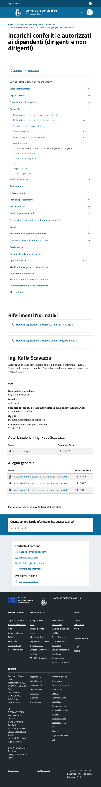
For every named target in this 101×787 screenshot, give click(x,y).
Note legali (57, 689)
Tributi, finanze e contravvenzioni (59, 639)
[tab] (50, 385)
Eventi (77, 650)
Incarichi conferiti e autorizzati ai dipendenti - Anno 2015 (40, 490)
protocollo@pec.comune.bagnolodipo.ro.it (17, 730)
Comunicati (79, 624)
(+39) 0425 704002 (17, 712)
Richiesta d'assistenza (35, 699)
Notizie (77, 620)
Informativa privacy (60, 685)
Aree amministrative (17, 624)
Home (10, 24)
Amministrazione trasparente (59, 678)
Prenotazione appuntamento (36, 683)
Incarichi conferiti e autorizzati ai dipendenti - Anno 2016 (40, 483)
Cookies (55, 693)
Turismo (33, 653)
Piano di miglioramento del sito (60, 735)
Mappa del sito (43, 770)
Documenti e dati (15, 649)
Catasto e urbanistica (39, 649)
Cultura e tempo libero (37, 630)
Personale (50, 24)
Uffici (10, 628)
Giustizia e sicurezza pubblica (60, 630)
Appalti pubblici (36, 645)
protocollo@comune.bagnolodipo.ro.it (17, 740)
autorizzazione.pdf (21, 451)
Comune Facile (75, 777)
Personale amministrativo (14, 643)
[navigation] (2, 12)
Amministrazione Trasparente (29, 24)
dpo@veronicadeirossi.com (17, 756)
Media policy (13, 770)
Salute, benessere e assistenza (60, 651)
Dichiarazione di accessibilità (59, 699)
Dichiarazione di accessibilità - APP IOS (60, 723)
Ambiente (56, 645)
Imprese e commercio (39, 641)
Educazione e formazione (58, 622)
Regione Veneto (14, 3)
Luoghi (77, 646)
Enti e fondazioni (15, 632)
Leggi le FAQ (35, 676)
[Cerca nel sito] (90, 12)
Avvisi (76, 628)
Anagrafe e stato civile (37, 622)
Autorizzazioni (58, 658)
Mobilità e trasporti (38, 658)
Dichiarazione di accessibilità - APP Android (60, 710)
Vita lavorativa (36, 637)
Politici (11, 637)
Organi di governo (16, 620)
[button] (50, 88)
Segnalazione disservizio (36, 691)
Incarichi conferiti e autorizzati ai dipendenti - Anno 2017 (40, 476)
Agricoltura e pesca (60, 662)
